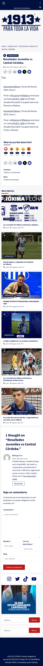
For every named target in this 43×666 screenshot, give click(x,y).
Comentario (8, 510)
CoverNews (21, 662)
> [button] (40, 3)
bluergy (15, 455)
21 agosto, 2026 (16, 228)
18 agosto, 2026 (16, 267)
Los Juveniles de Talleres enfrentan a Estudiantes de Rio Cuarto (17, 379)
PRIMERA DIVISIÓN (22, 296)
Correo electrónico (28, 542)
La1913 (7, 67)
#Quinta (15, 120)
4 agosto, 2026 (16, 423)
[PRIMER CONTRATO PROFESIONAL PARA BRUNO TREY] (21, 285)
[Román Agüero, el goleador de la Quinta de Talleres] (21, 245)
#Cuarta (15, 95)
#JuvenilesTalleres (12, 86)
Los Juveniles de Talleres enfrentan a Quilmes (20, 225)
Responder (18, 483)
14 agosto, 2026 (16, 307)
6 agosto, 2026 (16, 383)
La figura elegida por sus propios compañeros (20, 341)
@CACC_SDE (18, 99)
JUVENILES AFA (12, 56)
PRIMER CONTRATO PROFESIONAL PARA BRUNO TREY (21, 302)
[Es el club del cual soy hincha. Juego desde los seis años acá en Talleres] (21, 401)
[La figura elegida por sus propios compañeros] (21, 324)
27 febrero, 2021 (17, 67)
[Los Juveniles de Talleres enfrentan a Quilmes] (21, 208)
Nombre (7, 541)
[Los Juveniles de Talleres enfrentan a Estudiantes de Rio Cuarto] (21, 361)
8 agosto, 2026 (16, 344)
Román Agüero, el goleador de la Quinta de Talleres (18, 263)
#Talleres (26, 95)
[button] (3, 3)
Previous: (12, 171)
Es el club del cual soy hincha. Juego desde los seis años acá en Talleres (20, 418)
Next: (11, 178)
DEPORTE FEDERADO (22, 8)
